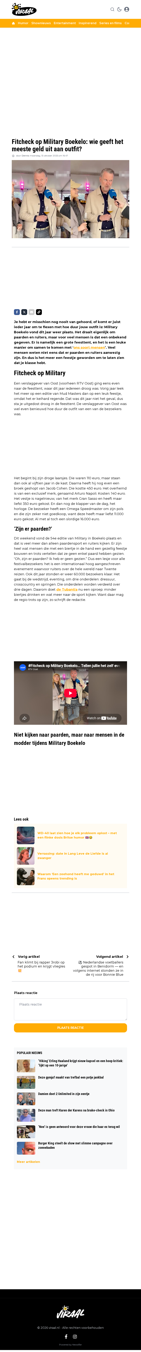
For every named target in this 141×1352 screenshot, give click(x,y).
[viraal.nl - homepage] (24, 9)
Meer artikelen (28, 1162)
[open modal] (126, 9)
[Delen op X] (24, 312)
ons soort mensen (89, 348)
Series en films (110, 23)
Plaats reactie (70, 1028)
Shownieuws (41, 23)
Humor (23, 23)
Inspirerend (87, 23)
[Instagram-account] (75, 1336)
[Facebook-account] (66, 1336)
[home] (13, 23)
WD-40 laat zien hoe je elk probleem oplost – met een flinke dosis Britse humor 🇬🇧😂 (77, 835)
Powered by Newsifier (70, 1344)
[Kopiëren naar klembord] (39, 312)
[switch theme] (119, 9)
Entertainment (65, 23)
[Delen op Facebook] (17, 312)
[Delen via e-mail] (32, 312)
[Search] (112, 9)
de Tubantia (66, 590)
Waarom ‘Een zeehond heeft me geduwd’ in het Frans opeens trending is (75, 876)
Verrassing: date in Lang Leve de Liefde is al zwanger (72, 856)
